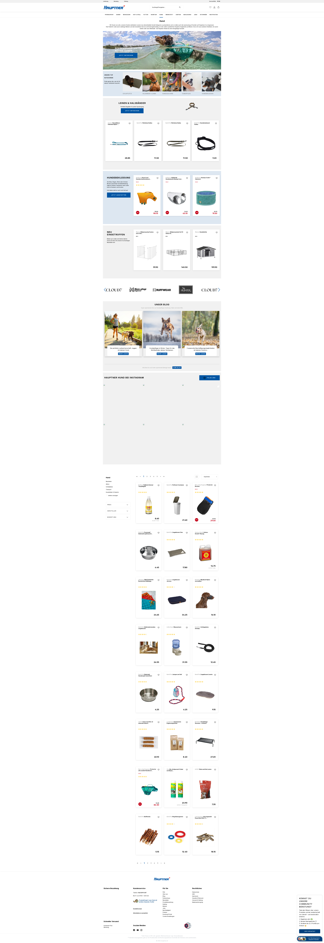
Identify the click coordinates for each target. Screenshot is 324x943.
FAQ (164, 892)
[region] (162, 143)
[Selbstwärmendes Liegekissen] (148, 648)
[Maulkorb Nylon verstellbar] (205, 600)
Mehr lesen (123, 354)
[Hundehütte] (204, 234)
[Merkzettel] (210, 7)
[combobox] (163, 7)
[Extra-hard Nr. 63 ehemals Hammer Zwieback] (148, 742)
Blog (164, 896)
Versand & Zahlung (197, 900)
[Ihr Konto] (214, 7)
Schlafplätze (109, 487)
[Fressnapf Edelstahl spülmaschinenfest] (148, 553)
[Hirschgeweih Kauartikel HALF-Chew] (205, 837)
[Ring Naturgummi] (175, 818)
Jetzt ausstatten (118, 195)
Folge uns (210, 377)
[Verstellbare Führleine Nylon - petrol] (119, 143)
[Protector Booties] (205, 505)
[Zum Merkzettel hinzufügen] (129, 123)
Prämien (165, 912)
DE (219, 1)
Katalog (165, 904)
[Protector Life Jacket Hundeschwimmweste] (148, 790)
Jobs (164, 908)
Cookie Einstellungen (168, 916)
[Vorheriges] (104, 50)
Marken (165, 906)
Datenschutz (195, 892)
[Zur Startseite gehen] (114, 7)
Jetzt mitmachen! (309, 931)
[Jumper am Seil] (175, 676)
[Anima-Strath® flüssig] (205, 553)
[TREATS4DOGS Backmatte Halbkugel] (148, 600)
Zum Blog (177, 367)
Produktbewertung (168, 902)
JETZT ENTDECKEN (132, 110)
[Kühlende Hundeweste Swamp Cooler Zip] (177, 198)
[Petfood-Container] (175, 487)
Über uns (165, 894)
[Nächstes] (220, 50)
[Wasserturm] (175, 629)
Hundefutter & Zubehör (112, 492)
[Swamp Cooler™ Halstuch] (206, 198)
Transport (108, 489)
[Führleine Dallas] (145, 125)
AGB (193, 894)
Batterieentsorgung (197, 902)
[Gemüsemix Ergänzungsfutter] (177, 742)
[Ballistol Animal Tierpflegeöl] (148, 505)
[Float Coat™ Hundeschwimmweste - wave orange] (147, 198)
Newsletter (166, 900)
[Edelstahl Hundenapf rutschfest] (148, 695)
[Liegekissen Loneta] (204, 676)
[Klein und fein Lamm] (204, 771)
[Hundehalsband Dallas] (205, 143)
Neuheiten (109, 481)
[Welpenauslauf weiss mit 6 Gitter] (147, 253)
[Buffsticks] (147, 818)
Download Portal (167, 914)
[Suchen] (180, 7)
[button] (105, 290)
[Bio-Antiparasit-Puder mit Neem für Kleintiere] (177, 790)
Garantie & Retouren (197, 898)
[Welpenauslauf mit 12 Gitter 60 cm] (177, 253)
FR (217, 1)
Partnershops (166, 898)
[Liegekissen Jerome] (177, 600)
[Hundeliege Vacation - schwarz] (205, 742)
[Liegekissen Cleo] (175, 534)
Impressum (195, 896)
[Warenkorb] (218, 7)
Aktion (107, 484)
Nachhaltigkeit (167, 910)
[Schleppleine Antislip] (205, 648)
